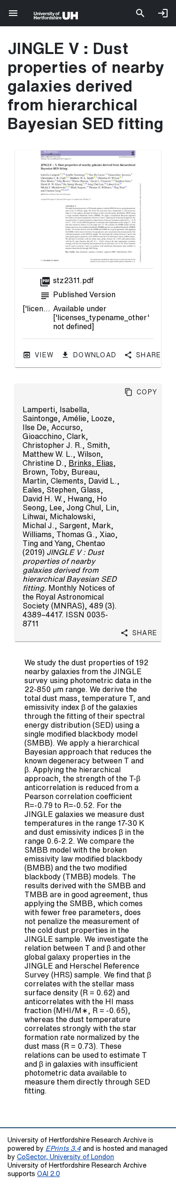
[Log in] (163, 13)
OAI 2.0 (48, 1173)
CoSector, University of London (65, 1156)
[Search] (140, 13)
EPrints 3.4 (63, 1148)
